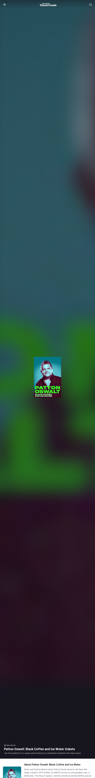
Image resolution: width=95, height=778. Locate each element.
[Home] (48, 5)
